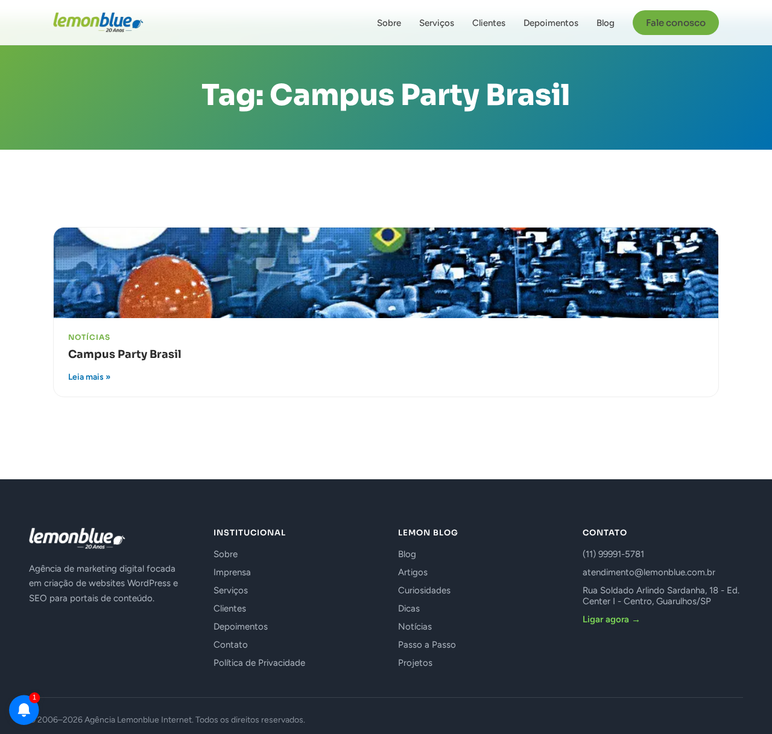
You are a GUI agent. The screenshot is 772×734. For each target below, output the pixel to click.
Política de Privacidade (259, 662)
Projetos (415, 662)
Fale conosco (676, 22)
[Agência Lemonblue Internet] (98, 22)
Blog (605, 23)
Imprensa (232, 572)
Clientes (488, 23)
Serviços (436, 23)
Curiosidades (424, 590)
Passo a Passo (427, 644)
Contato (231, 644)
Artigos (413, 572)
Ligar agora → (612, 619)
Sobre (389, 23)
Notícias (415, 626)
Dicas (409, 608)
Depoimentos (551, 23)
